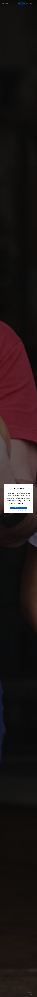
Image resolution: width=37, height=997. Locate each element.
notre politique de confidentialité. (15, 503)
